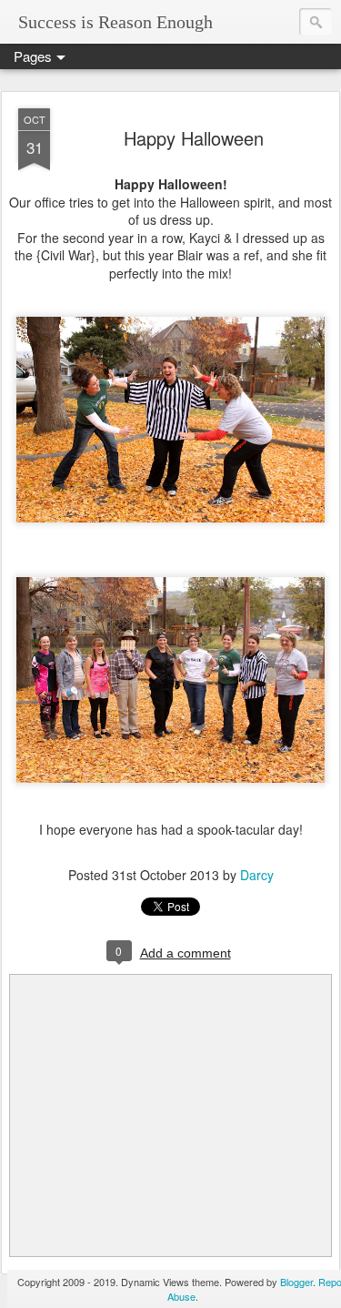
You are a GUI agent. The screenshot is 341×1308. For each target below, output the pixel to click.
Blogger (296, 1281)
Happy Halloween (194, 138)
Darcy (257, 875)
